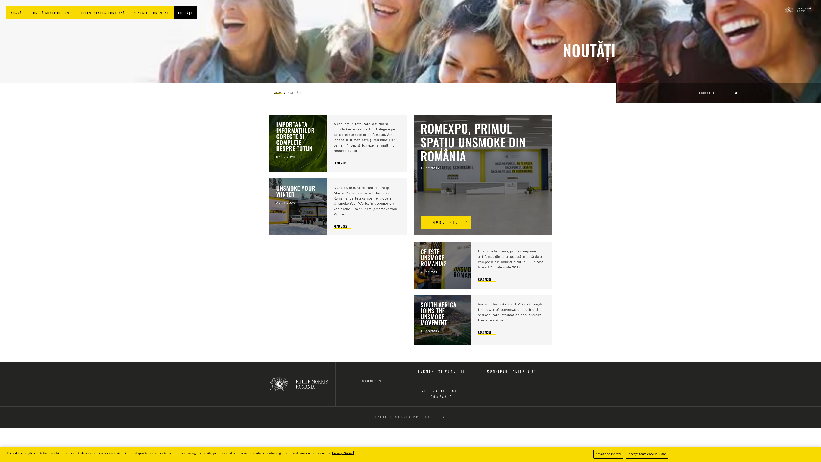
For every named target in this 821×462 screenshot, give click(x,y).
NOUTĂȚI (185, 13)
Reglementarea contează (102, 13)
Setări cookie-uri (608, 454)
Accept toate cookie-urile (647, 454)
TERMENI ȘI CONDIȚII (441, 371)
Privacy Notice (342, 453)
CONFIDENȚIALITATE (509, 371)
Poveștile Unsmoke (151, 13)
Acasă (16, 13)
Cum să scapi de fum (50, 13)
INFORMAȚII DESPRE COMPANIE (441, 394)
